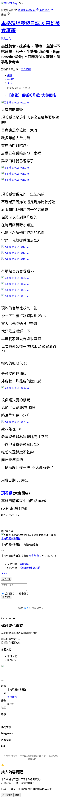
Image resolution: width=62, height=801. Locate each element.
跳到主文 (6, 38)
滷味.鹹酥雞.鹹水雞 (30, 567)
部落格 (10, 79)
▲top (4, 573)
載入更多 (6, 579)
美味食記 (24, 564)
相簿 (9, 75)
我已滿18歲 (7, 795)
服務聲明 (32, 759)
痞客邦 (32, 555)
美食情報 (26, 69)
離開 (17, 795)
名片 (9, 82)
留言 (39, 555)
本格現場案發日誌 (10, 538)
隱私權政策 (53, 756)
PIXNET (14, 756)
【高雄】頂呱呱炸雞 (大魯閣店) (32, 95)
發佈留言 (6, 597)
